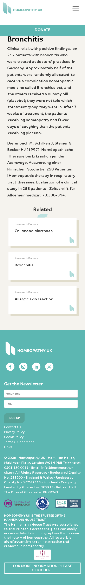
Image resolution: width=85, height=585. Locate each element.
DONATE (42, 30)
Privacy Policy (14, 432)
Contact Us (12, 427)
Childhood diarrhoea (34, 231)
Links (8, 447)
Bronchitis (24, 265)
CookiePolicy (14, 437)
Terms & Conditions (19, 442)
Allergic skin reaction (34, 299)
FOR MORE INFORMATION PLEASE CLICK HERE (42, 568)
